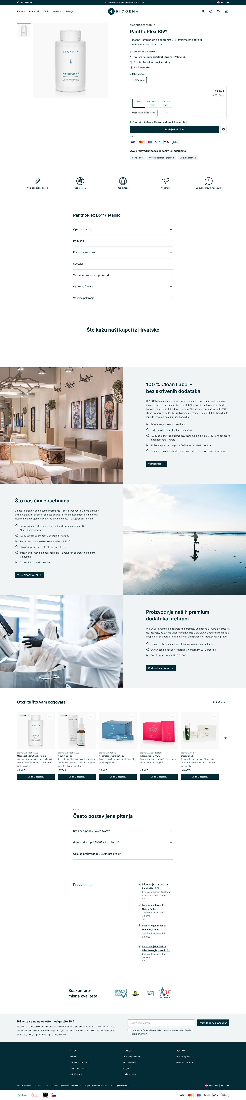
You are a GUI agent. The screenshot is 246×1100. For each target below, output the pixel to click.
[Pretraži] (203, 11)
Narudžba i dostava (79, 1062)
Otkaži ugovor (77, 1074)
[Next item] (225, 737)
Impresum (54, 1085)
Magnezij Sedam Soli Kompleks (31, 756)
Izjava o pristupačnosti (120, 1085)
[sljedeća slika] (24, 95)
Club (46, 11)
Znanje (69, 11)
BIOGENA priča (183, 1056)
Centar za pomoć (78, 1068)
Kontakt (73, 1056)
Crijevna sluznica (188, 157)
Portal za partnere (184, 1062)
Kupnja (21, 11)
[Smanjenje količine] (160, 113)
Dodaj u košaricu (174, 129)
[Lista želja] (218, 11)
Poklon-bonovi (129, 1062)
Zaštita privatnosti (40, 1085)
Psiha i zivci (137, 157)
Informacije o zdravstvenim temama (94, 1085)
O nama (57, 11)
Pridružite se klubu (131, 1056)
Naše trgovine (129, 1074)
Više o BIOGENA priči (27, 575)
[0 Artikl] (226, 11)
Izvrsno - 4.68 (26, 2)
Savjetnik (127, 1068)
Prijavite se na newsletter (213, 1022)
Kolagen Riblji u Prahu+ (150, 756)
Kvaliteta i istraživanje (158, 668)
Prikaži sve (219, 702)
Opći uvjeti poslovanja (69, 1085)
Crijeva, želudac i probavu (161, 157)
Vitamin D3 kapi (65, 756)
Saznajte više (154, 464)
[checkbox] (129, 1030)
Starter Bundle (187, 756)
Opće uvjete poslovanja (172, 1030)
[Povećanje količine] (173, 113)
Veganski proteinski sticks (111, 756)
